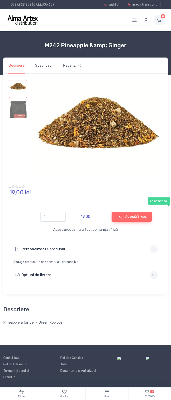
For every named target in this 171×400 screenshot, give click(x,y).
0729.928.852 (21, 4)
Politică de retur (14, 364)
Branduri (9, 377)
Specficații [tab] (44, 65)
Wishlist (114, 4)
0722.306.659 (44, 4)
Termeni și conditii (16, 371)
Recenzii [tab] (73, 65)
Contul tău (11, 358)
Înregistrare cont (144, 4)
